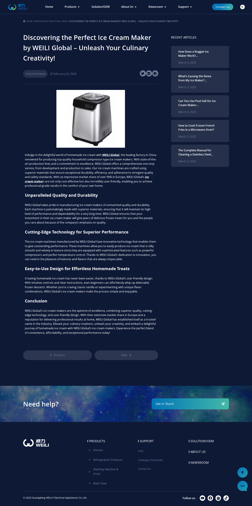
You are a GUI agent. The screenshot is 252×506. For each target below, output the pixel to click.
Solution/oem (201, 441)
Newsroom (40, 21)
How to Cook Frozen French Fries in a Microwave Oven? (196, 128)
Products (96, 441)
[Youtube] (202, 498)
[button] (242, 6)
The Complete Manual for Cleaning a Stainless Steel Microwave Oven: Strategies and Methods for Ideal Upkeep (196, 152)
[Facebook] (210, 498)
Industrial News (58, 21)
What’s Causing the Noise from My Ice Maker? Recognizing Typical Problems (194, 78)
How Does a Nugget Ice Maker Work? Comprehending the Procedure (193, 54)
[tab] (49, 6)
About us (197, 452)
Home (29, 21)
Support (146, 441)
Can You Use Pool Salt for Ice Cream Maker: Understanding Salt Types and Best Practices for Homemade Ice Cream (197, 103)
